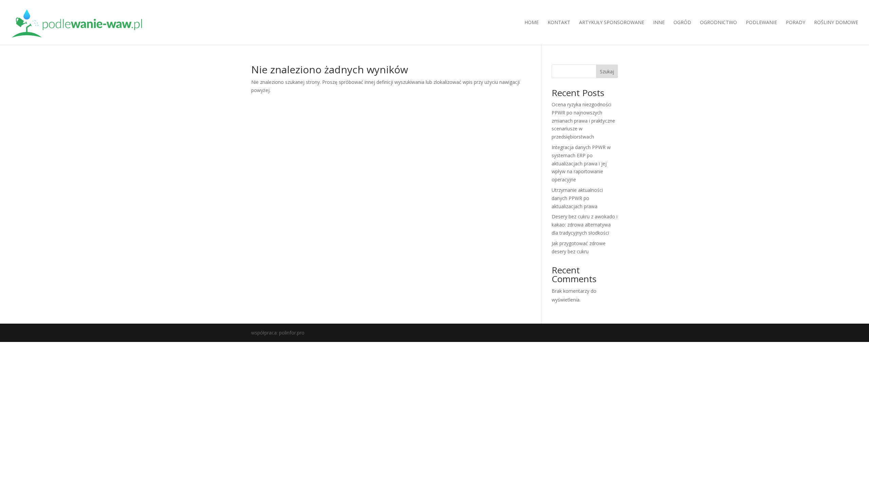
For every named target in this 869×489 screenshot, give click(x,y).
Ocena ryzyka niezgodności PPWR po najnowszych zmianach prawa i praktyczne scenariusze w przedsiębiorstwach (583, 120)
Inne (659, 22)
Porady (795, 22)
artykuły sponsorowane (611, 22)
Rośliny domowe (836, 22)
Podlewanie (761, 22)
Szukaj (607, 71)
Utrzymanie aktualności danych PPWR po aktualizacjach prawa (577, 198)
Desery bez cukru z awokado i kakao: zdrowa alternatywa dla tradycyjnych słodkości (584, 224)
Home (531, 22)
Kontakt (559, 22)
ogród (682, 22)
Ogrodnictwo (718, 22)
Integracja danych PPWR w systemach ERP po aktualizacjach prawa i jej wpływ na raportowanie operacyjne (581, 163)
